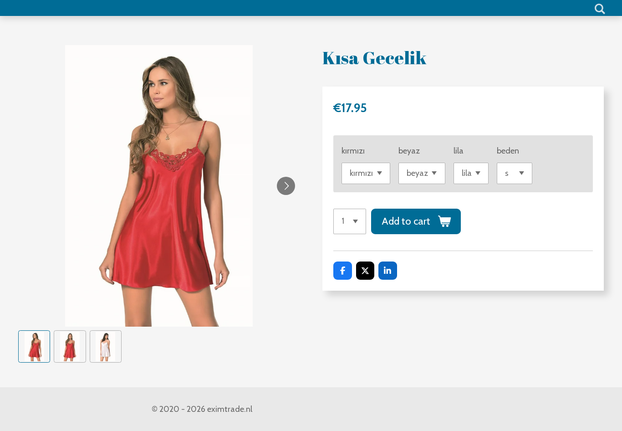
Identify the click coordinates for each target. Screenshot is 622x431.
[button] (34, 346)
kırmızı (353, 151)
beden (508, 151)
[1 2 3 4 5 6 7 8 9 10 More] (349, 221)
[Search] (600, 9)
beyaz (409, 151)
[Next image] (286, 186)
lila (459, 151)
